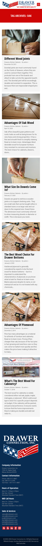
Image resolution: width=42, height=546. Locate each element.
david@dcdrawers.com (9, 520)
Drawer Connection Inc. (19, 539)
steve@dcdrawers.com (10, 516)
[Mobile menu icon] (38, 4)
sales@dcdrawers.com (10, 514)
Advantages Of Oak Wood (19, 123)
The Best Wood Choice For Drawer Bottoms (19, 255)
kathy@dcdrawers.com (9, 522)
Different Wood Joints (17, 59)
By (25, 62)
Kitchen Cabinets (15, 62)
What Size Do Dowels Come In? (20, 188)
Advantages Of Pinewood (19, 325)
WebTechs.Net (20, 543)
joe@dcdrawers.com (9, 518)
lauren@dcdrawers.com (10, 524)
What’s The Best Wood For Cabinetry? (19, 382)
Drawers (7, 62)
